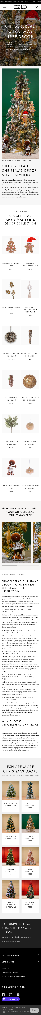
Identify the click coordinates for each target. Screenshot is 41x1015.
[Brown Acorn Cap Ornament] (11, 335)
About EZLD (6, 968)
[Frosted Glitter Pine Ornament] (30, 335)
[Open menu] (6, 7)
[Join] (36, 941)
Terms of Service (21, 1007)
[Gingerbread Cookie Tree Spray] (11, 289)
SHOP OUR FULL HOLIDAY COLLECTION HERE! (21, 776)
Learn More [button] (8, 962)
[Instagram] (10, 994)
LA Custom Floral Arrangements (14, 976)
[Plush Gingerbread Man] (11, 468)
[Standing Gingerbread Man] (30, 245)
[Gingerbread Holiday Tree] (11, 245)
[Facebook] (3, 994)
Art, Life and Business (18, 1011)
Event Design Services (10, 972)
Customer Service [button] (11, 955)
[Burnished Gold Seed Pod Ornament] (30, 379)
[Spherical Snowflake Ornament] (30, 468)
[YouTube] (18, 994)
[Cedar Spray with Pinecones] (11, 423)
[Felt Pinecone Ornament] (11, 379)
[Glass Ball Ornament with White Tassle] (30, 289)
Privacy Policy (7, 1009)
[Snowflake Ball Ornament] (30, 423)
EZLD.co (6, 1007)
